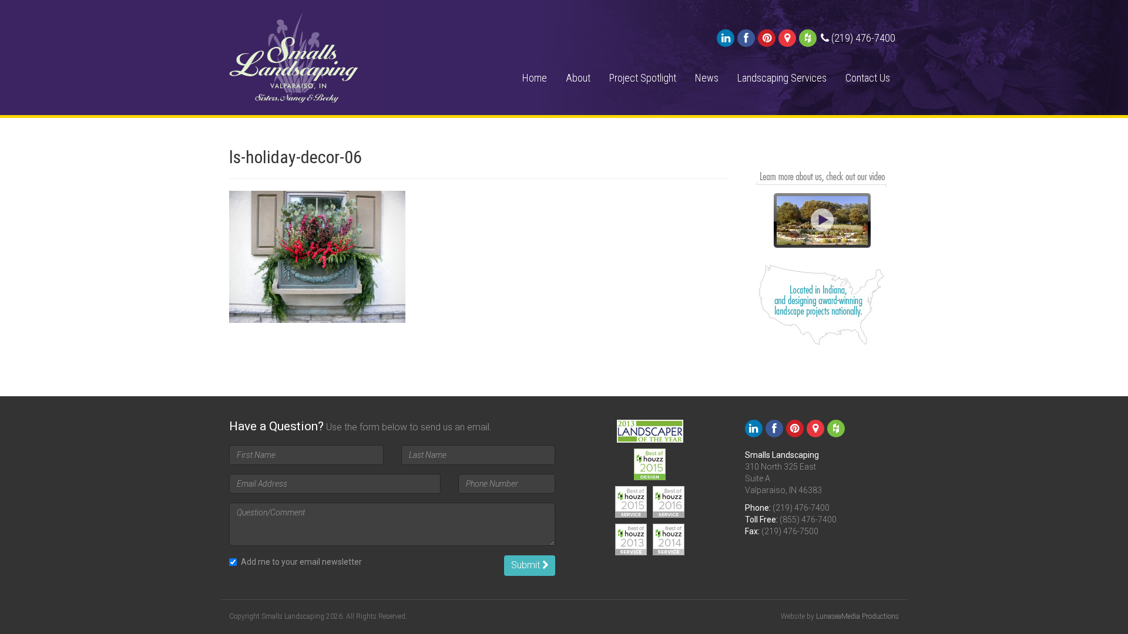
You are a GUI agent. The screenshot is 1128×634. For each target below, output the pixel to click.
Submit (526, 565)
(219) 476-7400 (801, 507)
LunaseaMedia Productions (857, 616)
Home (534, 78)
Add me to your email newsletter (301, 561)
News (707, 78)
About (578, 78)
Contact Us (867, 78)
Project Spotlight (642, 78)
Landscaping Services (782, 78)
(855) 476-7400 (808, 519)
